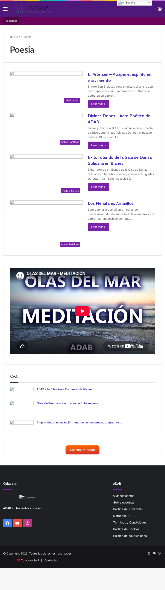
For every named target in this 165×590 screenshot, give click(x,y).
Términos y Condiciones (129, 522)
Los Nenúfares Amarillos (111, 203)
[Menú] (5, 10)
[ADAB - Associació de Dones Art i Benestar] (33, 9)
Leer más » (98, 103)
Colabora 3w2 (30, 560)
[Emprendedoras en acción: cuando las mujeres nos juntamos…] (22, 425)
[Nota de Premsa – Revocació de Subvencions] (22, 409)
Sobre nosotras (123, 502)
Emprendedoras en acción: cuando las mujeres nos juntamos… (79, 422)
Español (130, 2)
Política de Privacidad (128, 509)
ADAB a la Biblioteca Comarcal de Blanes (64, 389)
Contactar (51, 560)
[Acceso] (159, 10)
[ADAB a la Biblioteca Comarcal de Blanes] (22, 392)
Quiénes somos (123, 495)
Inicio (16, 37)
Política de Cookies (126, 529)
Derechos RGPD (124, 515)
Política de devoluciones (130, 535)
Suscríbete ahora (82, 450)
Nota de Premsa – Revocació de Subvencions (67, 403)
